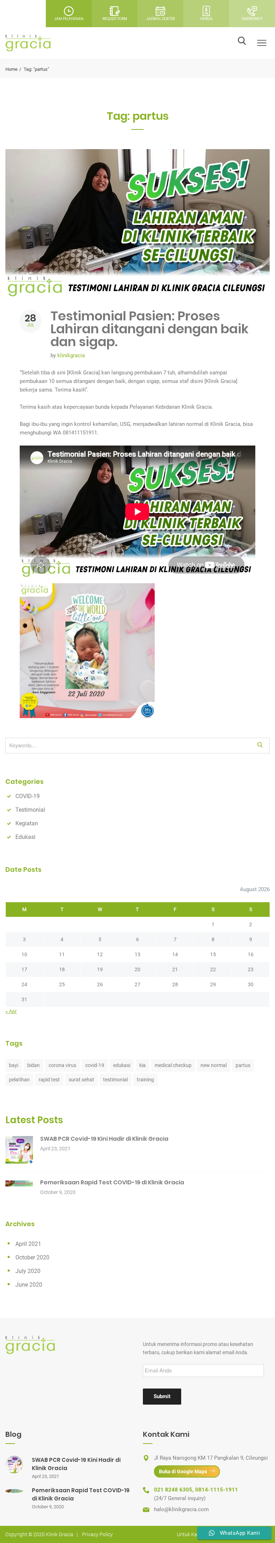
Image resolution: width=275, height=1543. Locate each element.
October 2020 (32, 1257)
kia (142, 1065)
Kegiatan (26, 823)
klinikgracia (71, 355)
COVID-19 (27, 796)
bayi (13, 1065)
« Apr (11, 1011)
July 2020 (27, 1271)
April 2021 (28, 1243)
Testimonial (30, 809)
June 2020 (28, 1284)
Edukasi (25, 837)
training (145, 1079)
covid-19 (94, 1065)
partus (243, 1065)
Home (11, 69)
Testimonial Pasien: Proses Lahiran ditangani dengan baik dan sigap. (149, 329)
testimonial (115, 1079)
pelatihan (19, 1079)
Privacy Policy (97, 1534)
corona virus (62, 1065)
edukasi (121, 1065)
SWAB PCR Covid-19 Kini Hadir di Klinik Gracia (104, 1139)
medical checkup (173, 1065)
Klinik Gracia (59, 1534)
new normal (214, 1065)
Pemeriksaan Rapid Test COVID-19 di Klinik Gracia (112, 1182)
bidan (33, 1065)
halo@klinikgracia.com (181, 1509)
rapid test (49, 1079)
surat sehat (81, 1079)
